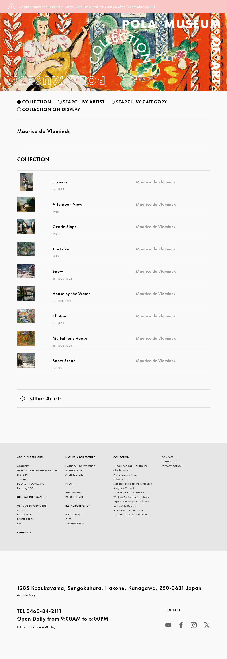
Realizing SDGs (25, 488)
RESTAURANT (73, 514)
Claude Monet (121, 470)
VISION (21, 479)
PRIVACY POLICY (171, 465)
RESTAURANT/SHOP (77, 505)
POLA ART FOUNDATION (31, 483)
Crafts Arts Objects (125, 505)
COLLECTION (36, 102)
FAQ (19, 523)
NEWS (69, 483)
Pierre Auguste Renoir (126, 474)
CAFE (68, 519)
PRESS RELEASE (74, 496)
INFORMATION (74, 492)
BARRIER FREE (25, 519)
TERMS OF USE (171, 461)
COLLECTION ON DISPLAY (51, 109)
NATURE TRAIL (73, 470)
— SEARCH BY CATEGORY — (130, 492)
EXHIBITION (24, 532)
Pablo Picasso (121, 479)
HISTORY (22, 474)
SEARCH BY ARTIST (83, 102)
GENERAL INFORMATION (32, 496)
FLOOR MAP (24, 514)
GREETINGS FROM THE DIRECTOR (37, 470)
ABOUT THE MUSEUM (30, 457)
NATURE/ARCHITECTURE (80, 457)
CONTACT (168, 457)
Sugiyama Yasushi (124, 488)
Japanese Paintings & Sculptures (132, 501)
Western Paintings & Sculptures (131, 496)
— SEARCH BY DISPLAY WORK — (133, 514)
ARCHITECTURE (74, 474)
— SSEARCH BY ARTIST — (129, 510)
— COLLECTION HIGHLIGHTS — (132, 465)
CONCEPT (23, 465)
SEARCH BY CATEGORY (141, 102)
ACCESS (22, 510)
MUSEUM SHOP (74, 523)
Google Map (26, 595)
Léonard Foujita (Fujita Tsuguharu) (133, 483)
